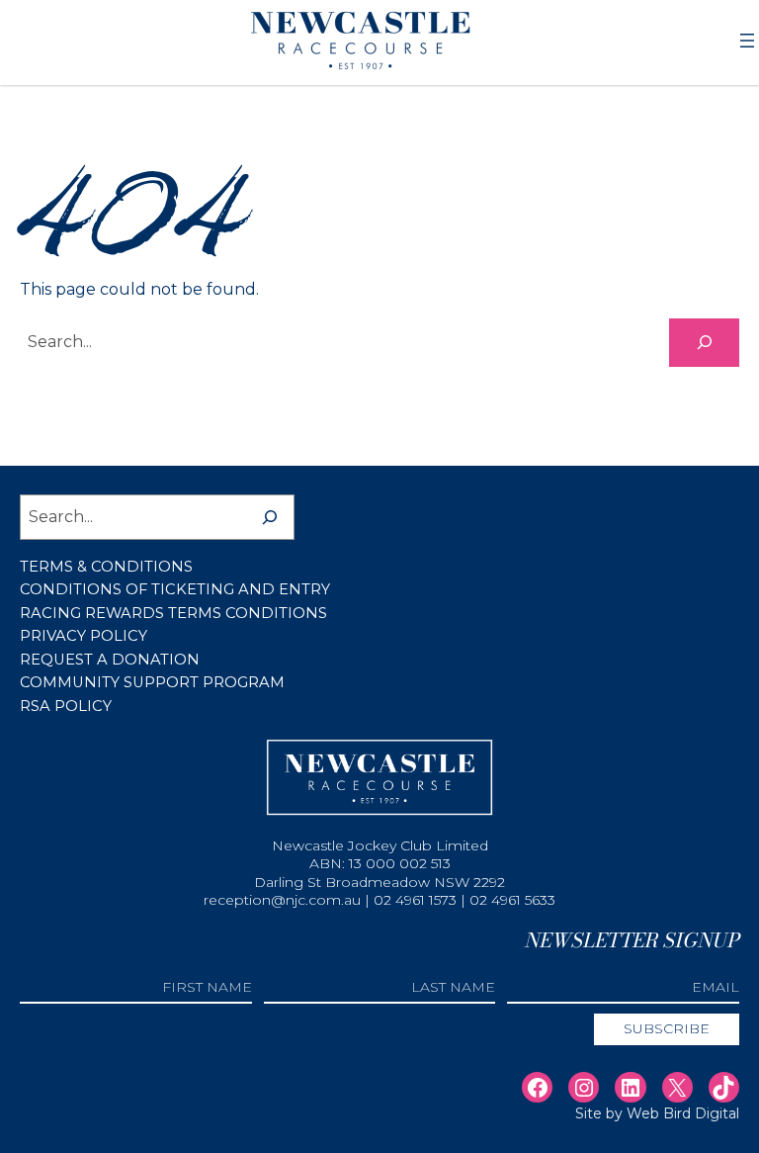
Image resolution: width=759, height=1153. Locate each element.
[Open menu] (747, 40)
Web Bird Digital (683, 1113)
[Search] (704, 342)
